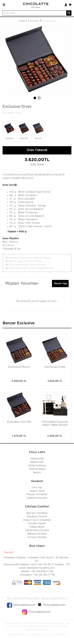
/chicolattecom (23, 605)
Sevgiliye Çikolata (37, 516)
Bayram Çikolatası (37, 513)
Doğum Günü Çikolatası (37, 520)
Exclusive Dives (55, 367)
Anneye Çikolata (37, 537)
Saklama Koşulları (37, 498)
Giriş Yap (37, 487)
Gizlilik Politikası (37, 466)
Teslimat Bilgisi (37, 469)
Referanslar (37, 462)
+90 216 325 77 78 (43, 575)
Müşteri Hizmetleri (37, 494)
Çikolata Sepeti (37, 523)
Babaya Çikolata (37, 534)
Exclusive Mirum (19, 367)
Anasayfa (22, 21)
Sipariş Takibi (37, 491)
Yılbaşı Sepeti (37, 527)
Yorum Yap (60, 284)
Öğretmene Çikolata (37, 530)
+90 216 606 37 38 (42, 571)
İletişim (37, 472)
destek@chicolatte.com (41, 568)
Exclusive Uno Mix (19, 422)
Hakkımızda (37, 459)
